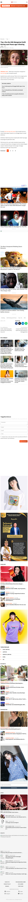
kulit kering (3, 73)
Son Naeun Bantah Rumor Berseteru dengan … (12, 584)
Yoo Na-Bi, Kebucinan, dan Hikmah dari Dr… (16, 817)
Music (11, 603)
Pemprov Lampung (7, 654)
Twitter (21, 891)
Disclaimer (20, 884)
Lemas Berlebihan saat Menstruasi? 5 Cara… (16, 868)
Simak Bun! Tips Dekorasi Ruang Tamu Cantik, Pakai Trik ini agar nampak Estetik (21, 380)
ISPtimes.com (4, 71)
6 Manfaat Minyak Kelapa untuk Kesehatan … (12, 852)
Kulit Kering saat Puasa (11, 317)
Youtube (21, 893)
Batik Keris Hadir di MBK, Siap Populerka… (16, 588)
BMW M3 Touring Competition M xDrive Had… (15, 594)
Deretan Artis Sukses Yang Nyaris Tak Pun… (16, 733)
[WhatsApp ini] (26, 323)
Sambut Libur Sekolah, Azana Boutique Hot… (15, 693)
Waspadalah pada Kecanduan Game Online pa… (16, 828)
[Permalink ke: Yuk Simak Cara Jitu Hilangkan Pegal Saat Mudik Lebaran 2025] (21, 343)
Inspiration (4, 709)
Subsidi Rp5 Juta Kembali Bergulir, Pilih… (16, 704)
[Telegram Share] (22, 323)
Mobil (4, 657)
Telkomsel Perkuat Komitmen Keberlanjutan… (13, 599)
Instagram (8, 893)
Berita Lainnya (9, 815)
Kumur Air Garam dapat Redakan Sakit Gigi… (16, 874)
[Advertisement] (14, 23)
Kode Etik (7, 882)
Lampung (5, 652)
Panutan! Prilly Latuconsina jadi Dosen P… (11, 729)
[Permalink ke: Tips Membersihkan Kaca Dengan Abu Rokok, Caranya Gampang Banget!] (21, 359)
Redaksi (7, 886)
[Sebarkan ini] (16, 323)
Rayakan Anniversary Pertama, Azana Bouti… (15, 688)
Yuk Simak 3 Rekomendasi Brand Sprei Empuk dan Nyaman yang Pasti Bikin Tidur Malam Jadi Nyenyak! (7, 365)
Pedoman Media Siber (21, 882)
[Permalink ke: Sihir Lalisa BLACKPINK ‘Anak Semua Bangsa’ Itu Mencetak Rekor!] (14, 802)
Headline (3, 564)
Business (7, 597)
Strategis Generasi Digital (12, 822)
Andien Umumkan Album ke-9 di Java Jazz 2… (16, 605)
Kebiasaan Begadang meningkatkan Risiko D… (16, 863)
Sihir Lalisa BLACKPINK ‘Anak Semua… (10, 812)
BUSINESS (3, 663)
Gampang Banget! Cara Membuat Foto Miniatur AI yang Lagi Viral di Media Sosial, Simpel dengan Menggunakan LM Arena (7, 350)
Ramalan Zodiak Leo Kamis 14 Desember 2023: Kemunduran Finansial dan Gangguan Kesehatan (7, 380)
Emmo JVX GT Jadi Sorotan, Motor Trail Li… (16, 699)
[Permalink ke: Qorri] (2, 47)
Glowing (3, 317)
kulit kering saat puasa (10, 131)
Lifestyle (2, 582)
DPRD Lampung (6, 649)
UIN (3, 659)
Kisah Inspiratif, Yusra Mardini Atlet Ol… (15, 739)
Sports (12, 738)
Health (3, 833)
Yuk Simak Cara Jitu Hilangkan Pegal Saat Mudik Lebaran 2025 (20, 349)
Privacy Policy (7, 884)
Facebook (8, 891)
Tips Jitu (20, 317)
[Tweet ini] (19, 323)
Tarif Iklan (20, 886)
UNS (25, 317)
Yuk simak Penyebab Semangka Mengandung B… (13, 857)
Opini (2, 792)
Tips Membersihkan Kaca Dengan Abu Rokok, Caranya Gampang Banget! (21, 365)
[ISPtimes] (14, 2)
